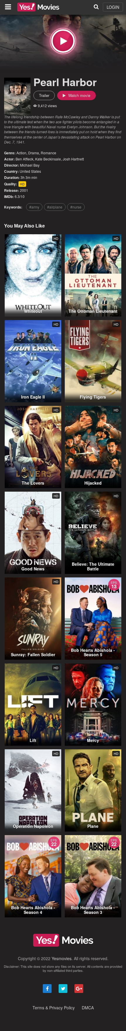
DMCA (88, 1008)
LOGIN (113, 7)
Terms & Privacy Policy (54, 1008)
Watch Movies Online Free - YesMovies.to (38, 7)
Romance (48, 152)
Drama (33, 152)
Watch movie (78, 95)
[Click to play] (63, 41)
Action (21, 152)
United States (30, 171)
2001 (24, 190)
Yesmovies (61, 958)
